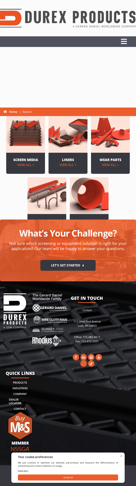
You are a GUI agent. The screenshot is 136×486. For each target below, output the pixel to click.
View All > (25, 165)
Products (20, 382)
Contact (20, 409)
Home (13, 112)
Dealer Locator (15, 401)
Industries (20, 388)
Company (20, 394)
